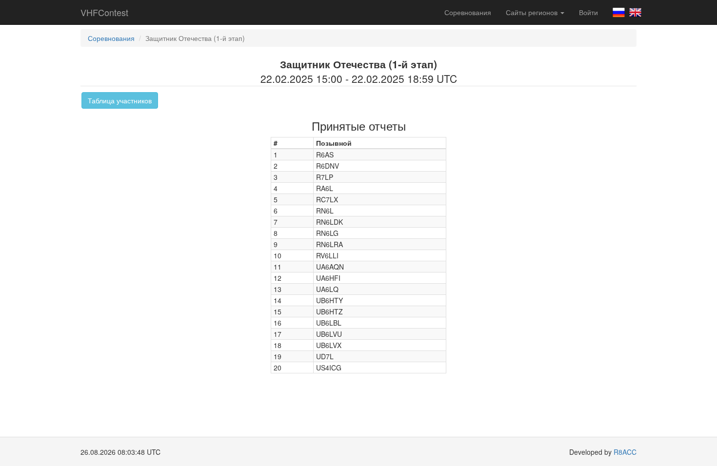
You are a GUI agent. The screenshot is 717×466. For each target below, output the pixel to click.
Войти (588, 12)
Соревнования (467, 12)
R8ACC (625, 452)
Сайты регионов (532, 12)
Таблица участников (120, 100)
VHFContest (104, 12)
